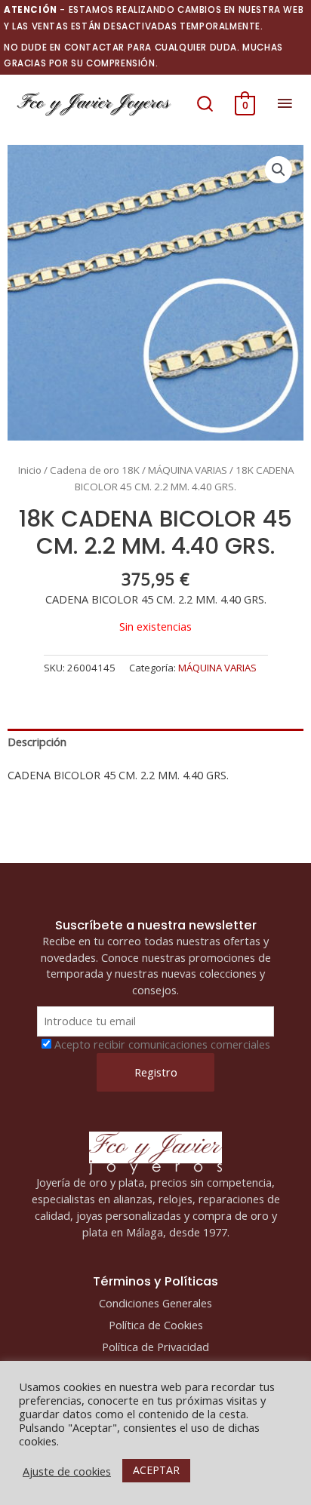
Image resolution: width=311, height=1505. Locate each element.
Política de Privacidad (155, 1346)
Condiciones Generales (155, 1302)
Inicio (30, 470)
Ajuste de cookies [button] (67, 1471)
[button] (205, 103)
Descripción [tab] (37, 741)
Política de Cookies (156, 1324)
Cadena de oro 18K (95, 470)
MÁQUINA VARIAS (187, 470)
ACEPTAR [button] (156, 1470)
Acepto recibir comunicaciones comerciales (162, 1044)
